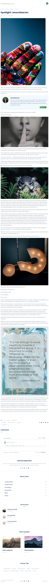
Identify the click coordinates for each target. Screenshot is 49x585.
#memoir (34, 570)
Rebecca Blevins (8, 550)
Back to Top (45, 581)
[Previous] (23, 555)
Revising (6, 495)
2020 (7, 9)
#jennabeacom (14, 420)
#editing (28, 568)
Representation (8, 490)
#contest (22, 570)
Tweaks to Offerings (12, 509)
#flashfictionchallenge (14, 570)
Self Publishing (8, 487)
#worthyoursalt (4, 424)
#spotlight (18, 422)
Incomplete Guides (9, 484)
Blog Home (3, 9)
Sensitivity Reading (9, 481)
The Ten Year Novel (11, 521)
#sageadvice (4, 422)
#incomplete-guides (35, 568)
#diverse (8, 420)
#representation (28, 570)
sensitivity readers (35, 411)
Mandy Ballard (29, 550)
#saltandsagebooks (21, 568)
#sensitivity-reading (11, 422)
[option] (13, 544)
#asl (4, 420)
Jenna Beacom (14, 98)
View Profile (43, 107)
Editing (6, 492)
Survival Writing (11, 515)
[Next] (25, 555)
